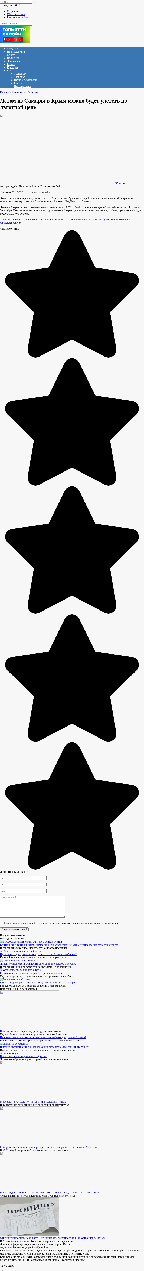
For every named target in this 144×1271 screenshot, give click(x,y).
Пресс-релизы (22, 86)
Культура (12, 67)
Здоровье (19, 76)
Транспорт (20, 73)
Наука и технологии (26, 79)
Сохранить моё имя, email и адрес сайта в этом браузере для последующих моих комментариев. (61, 922)
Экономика (14, 61)
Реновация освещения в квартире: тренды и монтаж (31, 973)
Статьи (18, 83)
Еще (9, 70)
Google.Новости (10, 222)
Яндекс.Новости (120, 219)
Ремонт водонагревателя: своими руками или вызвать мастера (37, 982)
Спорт (11, 54)
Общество (13, 48)
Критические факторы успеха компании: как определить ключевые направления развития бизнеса (59, 944)
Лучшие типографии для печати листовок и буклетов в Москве (38, 963)
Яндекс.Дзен (101, 219)
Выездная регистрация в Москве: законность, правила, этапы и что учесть (44, 1046)
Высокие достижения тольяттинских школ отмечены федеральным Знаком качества (50, 1192)
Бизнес (11, 64)
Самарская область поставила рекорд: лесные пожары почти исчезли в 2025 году (48, 1147)
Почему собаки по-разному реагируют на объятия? (30, 1031)
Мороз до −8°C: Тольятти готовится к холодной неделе (33, 1101)
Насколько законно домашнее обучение (23, 1056)
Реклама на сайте (17, 17)
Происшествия (16, 51)
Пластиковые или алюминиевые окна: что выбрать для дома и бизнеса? (43, 1037)
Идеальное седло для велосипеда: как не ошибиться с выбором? (38, 954)
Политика (13, 57)
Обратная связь (16, 14)
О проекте (13, 11)
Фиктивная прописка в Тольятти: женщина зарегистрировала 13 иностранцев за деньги (53, 1237)
